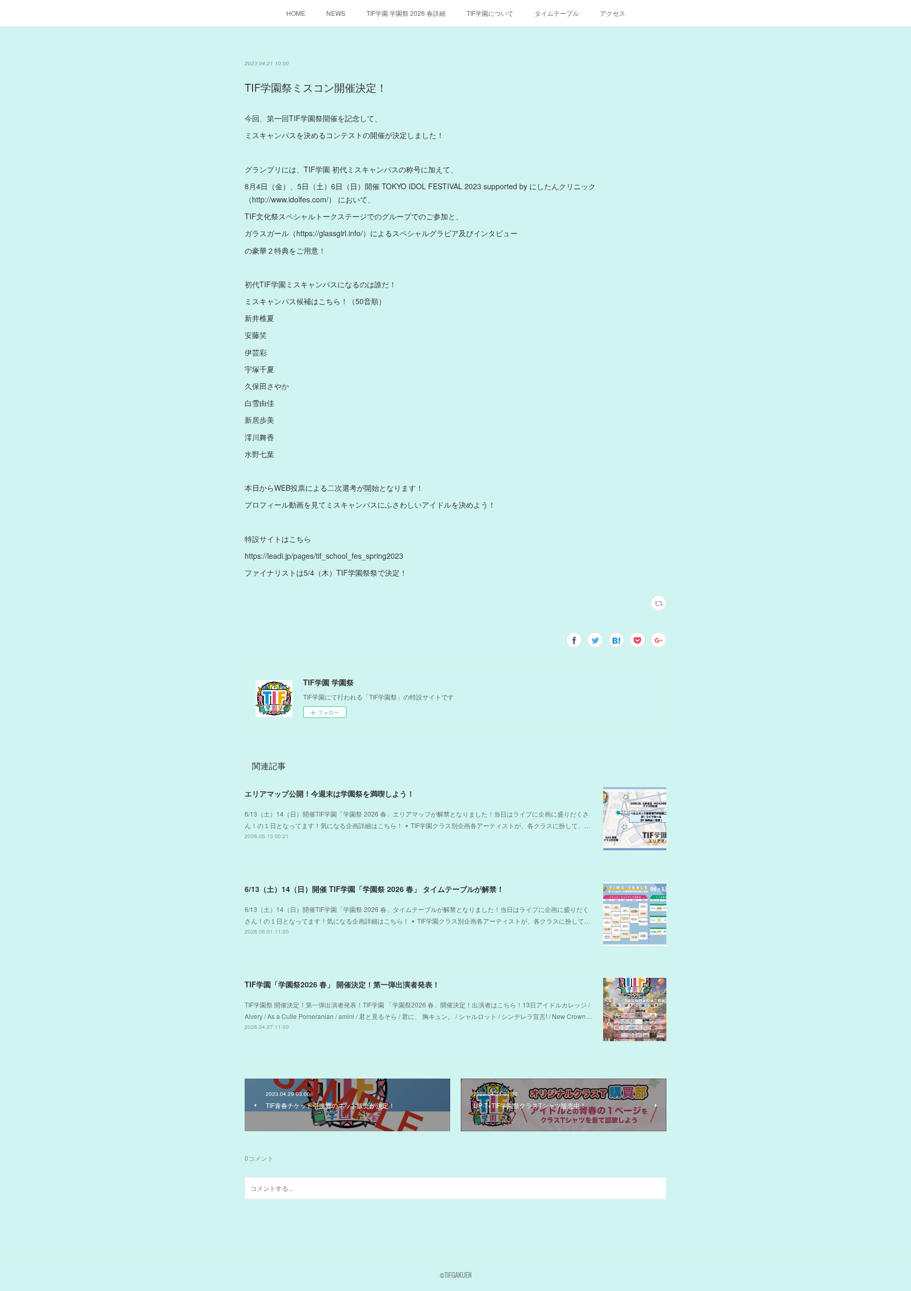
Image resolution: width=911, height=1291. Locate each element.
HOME (295, 12)
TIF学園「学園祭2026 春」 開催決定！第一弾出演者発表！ (342, 984)
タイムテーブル (557, 12)
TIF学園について (490, 12)
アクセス (612, 12)
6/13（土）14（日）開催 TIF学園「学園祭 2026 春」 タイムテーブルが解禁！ (374, 889)
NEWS (335, 12)
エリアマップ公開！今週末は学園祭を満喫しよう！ (329, 793)
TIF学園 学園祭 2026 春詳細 (405, 12)
